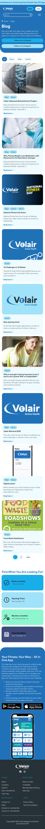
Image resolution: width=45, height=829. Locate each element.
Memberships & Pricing (30, 788)
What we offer (27, 782)
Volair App (5, 794)
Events (13, 209)
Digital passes (9, 484)
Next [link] (28, 557)
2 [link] (21, 557)
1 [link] (15, 557)
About (4, 782)
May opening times (12, 322)
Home (6, 21)
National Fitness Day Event (15, 212)
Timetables (26, 785)
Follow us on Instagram (22, 46)
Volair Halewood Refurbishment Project (20, 101)
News (13, 97)
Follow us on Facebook (22, 40)
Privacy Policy (28, 802)
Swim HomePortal (8, 791)
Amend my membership (10, 808)
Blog (6, 97)
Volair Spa (26, 791)
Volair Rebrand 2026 (12, 431)
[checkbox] (11, 59)
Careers (5, 788)
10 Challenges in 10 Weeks (15, 267)
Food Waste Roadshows (14, 538)
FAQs (3, 805)
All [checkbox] (4, 59)
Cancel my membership (10, 811)
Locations (5, 785)
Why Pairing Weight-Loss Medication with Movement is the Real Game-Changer (21, 157)
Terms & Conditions (30, 805)
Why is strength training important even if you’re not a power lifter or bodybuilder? (21, 375)
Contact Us (6, 802)
